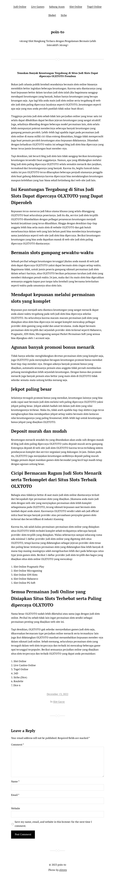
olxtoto (63, 870)
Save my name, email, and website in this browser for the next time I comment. (53, 824)
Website (15, 808)
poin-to (57, 31)
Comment (17, 744)
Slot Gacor (59, 701)
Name (15, 781)
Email (15, 795)
